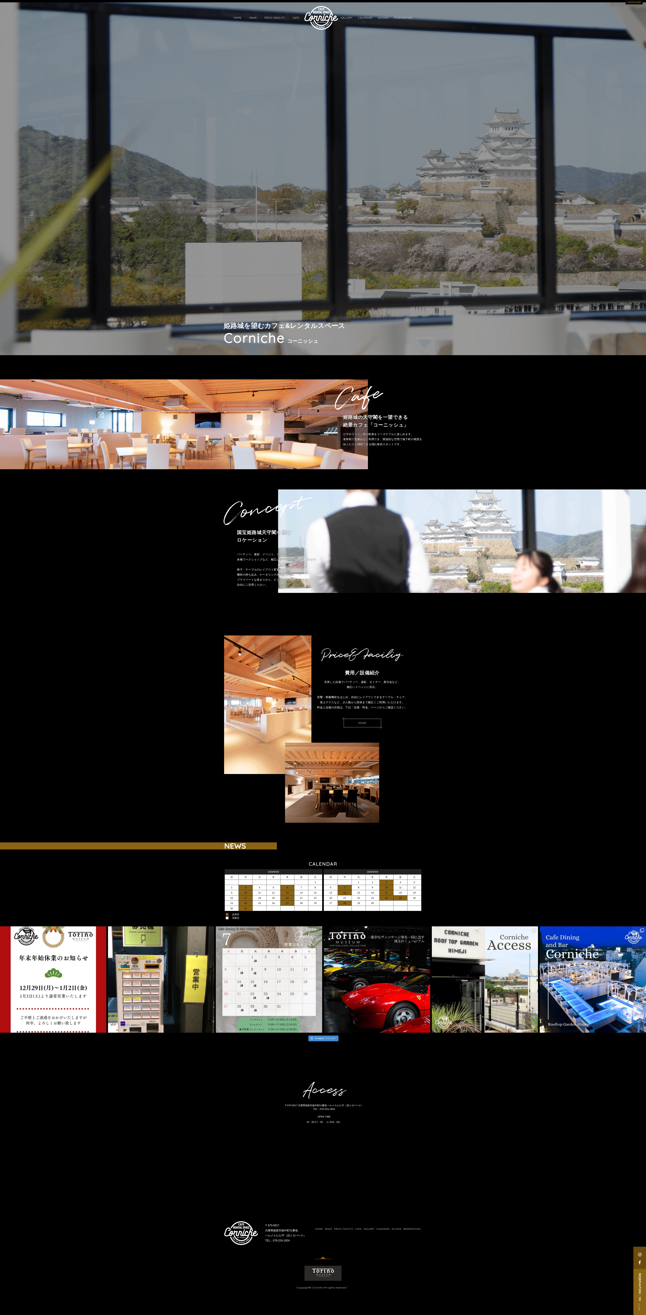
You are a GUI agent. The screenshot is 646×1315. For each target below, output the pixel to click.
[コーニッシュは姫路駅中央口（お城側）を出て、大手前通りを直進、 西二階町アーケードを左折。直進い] (485, 979)
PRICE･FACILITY (274, 17)
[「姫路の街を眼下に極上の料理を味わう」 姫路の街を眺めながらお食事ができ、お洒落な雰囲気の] (593, 979)
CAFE (296, 17)
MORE (362, 723)
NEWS (253, 17)
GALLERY (346, 17)
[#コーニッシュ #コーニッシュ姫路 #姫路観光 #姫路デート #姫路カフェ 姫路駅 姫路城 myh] (53, 979)
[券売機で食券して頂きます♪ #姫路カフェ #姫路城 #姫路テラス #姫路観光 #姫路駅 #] (161, 979)
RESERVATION (403, 17)
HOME (238, 17)
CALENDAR (365, 17)
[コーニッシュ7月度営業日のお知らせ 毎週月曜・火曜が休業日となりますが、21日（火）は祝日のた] (269, 979)
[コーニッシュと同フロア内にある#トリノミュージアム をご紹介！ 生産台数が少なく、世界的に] (377, 979)
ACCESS (383, 17)
